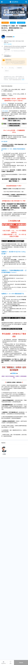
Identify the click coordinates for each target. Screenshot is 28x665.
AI (5, 67)
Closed (21, 662)
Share (24, 4)
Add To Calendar (8, 44)
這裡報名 (14, 373)
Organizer (3, 663)
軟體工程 (7, 70)
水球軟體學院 (7, 56)
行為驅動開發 (19, 67)
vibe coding (11, 67)
